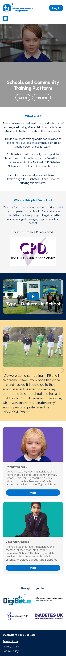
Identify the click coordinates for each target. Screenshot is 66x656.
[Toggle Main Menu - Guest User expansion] (5, 18)
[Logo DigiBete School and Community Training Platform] (18, 8)
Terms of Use (10, 641)
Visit (33, 492)
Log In (56, 8)
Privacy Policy (11, 646)
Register (41, 97)
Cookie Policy (11, 651)
